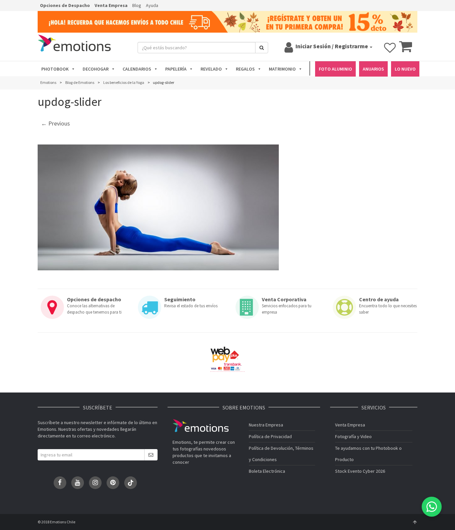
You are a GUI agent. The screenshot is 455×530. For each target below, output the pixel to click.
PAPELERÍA (176, 69)
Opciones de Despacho (65, 5)
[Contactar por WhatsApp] (432, 507)
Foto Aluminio (335, 69)
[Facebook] (60, 482)
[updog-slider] (158, 207)
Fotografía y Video (353, 436)
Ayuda (152, 5)
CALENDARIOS (137, 69)
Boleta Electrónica (267, 471)
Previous (55, 123)
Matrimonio (282, 69)
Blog (136, 5)
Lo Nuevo (405, 69)
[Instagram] (95, 482)
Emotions (200, 425)
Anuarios (373, 69)
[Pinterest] (113, 482)
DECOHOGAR (96, 69)
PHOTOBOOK (55, 69)
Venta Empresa (111, 5)
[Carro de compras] (405, 50)
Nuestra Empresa (266, 425)
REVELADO (211, 69)
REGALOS (245, 69)
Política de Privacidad (270, 436)
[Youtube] (77, 482)
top (414, 522)
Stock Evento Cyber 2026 (360, 471)
